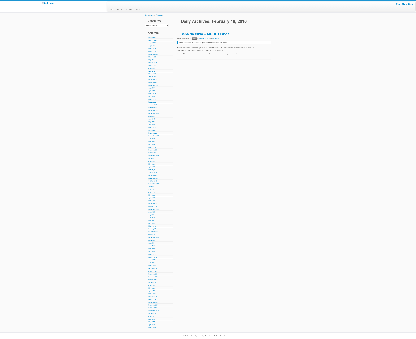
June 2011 (151, 217)
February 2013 (152, 170)
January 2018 (152, 77)
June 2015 (151, 119)
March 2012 (152, 201)
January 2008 (152, 299)
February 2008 (152, 296)
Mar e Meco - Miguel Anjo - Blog (195, 336)
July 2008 (151, 285)
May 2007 (151, 322)
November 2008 (153, 277)
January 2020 (152, 65)
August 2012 (152, 186)
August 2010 (152, 240)
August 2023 (152, 43)
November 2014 (153, 133)
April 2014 (151, 144)
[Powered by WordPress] (212, 335)
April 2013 (151, 167)
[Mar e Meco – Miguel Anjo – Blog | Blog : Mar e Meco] (48, 3)
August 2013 (152, 158)
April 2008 (151, 291)
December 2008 (153, 274)
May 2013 (151, 164)
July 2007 (151, 316)
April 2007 (151, 325)
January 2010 (152, 257)
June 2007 (151, 319)
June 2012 (151, 192)
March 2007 (152, 327)
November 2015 (153, 110)
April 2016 (151, 96)
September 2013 (153, 155)
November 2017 (153, 82)
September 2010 (153, 237)
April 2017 (151, 91)
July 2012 (151, 189)
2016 (152, 15)
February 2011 (152, 229)
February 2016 (152, 102)
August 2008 (152, 282)
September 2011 (153, 209)
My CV (119, 9)
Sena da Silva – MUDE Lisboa (204, 33)
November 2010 (153, 232)
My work (129, 9)
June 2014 (151, 139)
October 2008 (152, 280)
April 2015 (151, 124)
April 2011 (151, 223)
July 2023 (151, 46)
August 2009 (152, 260)
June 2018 (151, 71)
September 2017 (153, 85)
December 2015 (153, 108)
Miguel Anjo (215, 38)
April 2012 (151, 198)
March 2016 (152, 99)
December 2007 (153, 302)
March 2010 (152, 254)
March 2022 (152, 57)
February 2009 (152, 268)
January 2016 (152, 105)
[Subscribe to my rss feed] (110, 4)
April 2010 (151, 251)
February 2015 (152, 130)
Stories (194, 38)
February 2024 (152, 37)
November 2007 (153, 305)
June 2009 (151, 263)
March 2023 (152, 48)
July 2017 (151, 88)
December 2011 (153, 203)
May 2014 (151, 141)
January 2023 (152, 51)
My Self (138, 9)
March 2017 (152, 93)
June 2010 (151, 246)
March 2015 (152, 127)
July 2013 (151, 161)
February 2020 (152, 62)
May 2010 (151, 249)
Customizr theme (228, 336)
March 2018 (152, 74)
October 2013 (152, 153)
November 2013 (153, 150)
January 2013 (152, 172)
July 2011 (151, 215)
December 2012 (153, 175)
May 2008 (151, 288)
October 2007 (152, 308)
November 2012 (153, 178)
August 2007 (152, 313)
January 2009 (152, 271)
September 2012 (153, 184)
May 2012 (151, 195)
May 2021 (151, 60)
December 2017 (153, 79)
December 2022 (153, 54)
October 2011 (152, 206)
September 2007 (153, 311)
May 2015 (151, 122)
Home (111, 9)
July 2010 (151, 243)
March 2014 (152, 147)
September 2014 (153, 136)
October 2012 (152, 181)
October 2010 (152, 234)
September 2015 (153, 113)
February (159, 15)
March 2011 (152, 226)
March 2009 (152, 265)
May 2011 (151, 220)
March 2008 (152, 294)
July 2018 (151, 68)
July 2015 (151, 116)
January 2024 (152, 40)
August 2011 (152, 212)
